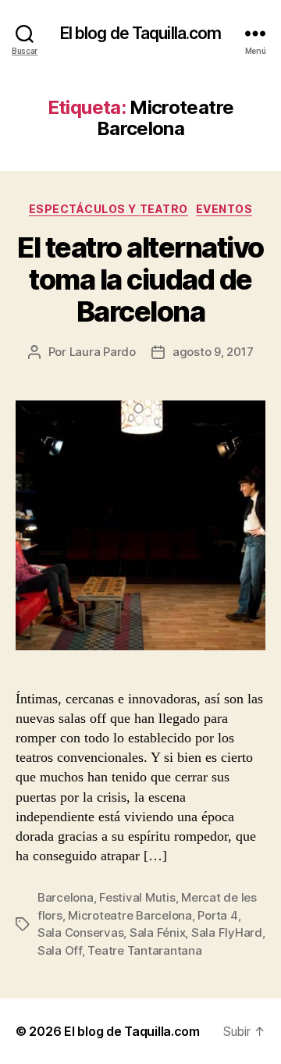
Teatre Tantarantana (144, 950)
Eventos (224, 208)
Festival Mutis (137, 897)
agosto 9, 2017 (213, 351)
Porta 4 (217, 915)
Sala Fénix (157, 932)
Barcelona (65, 897)
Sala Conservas (80, 932)
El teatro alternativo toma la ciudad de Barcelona (140, 279)
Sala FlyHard (226, 932)
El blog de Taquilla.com (141, 33)
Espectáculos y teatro (108, 208)
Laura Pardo (102, 351)
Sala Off (59, 950)
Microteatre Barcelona (130, 915)
